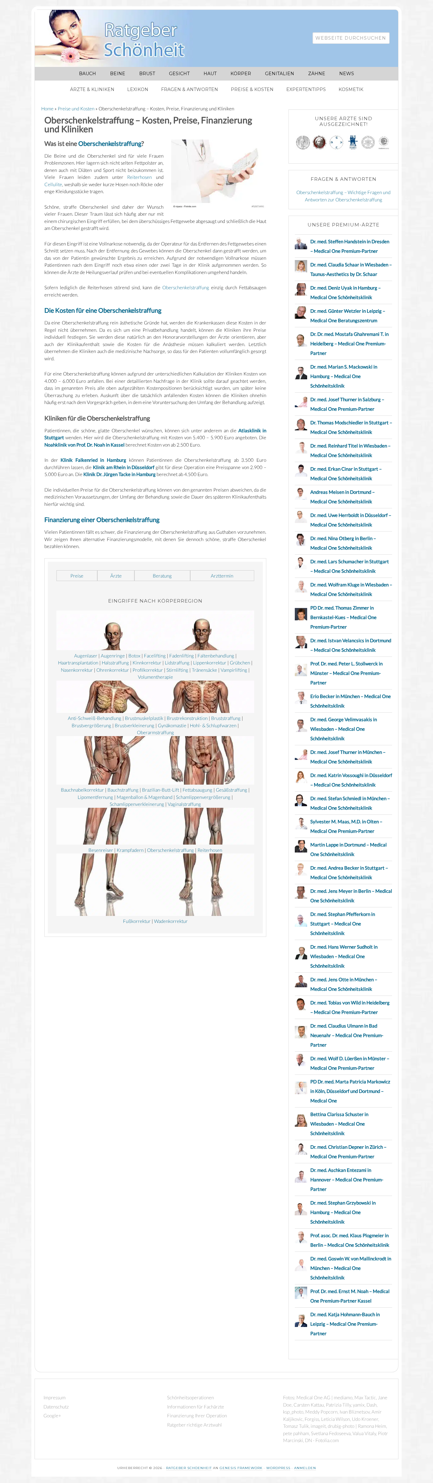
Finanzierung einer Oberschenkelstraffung (101, 519)
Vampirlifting (234, 670)
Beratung (162, 575)
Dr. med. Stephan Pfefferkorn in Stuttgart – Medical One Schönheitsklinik (342, 923)
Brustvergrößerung (91, 725)
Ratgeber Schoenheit (189, 1468)
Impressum (54, 1397)
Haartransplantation (78, 662)
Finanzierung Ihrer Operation (197, 1415)
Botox (134, 655)
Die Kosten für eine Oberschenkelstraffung (102, 310)
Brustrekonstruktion (187, 718)
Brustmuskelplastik (144, 718)
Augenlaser (85, 655)
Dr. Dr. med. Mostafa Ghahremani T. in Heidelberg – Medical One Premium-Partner (349, 343)
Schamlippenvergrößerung (203, 797)
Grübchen (240, 662)
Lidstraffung (177, 662)
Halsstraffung (115, 662)
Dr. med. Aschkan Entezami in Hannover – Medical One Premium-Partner (346, 1179)
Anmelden (305, 1468)
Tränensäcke (204, 670)
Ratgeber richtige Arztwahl (194, 1424)
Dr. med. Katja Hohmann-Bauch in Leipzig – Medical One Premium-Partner (345, 1323)
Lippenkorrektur (209, 662)
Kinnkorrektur (146, 662)
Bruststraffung (226, 718)
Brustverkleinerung (134, 725)
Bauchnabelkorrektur (82, 790)
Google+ (52, 1415)
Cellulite (53, 184)
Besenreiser (100, 850)
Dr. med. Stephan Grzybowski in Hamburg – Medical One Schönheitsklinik (343, 1212)
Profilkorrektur (147, 670)
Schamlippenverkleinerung (137, 804)
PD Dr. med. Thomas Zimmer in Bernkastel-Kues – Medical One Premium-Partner (343, 617)
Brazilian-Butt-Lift (160, 790)
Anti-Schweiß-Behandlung (94, 718)
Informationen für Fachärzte (195, 1406)
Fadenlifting (181, 655)
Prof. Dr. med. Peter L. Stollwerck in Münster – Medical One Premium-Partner (346, 673)
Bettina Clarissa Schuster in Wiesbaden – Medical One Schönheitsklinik (339, 1123)
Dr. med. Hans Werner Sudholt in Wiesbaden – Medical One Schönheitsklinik (344, 956)
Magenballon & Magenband (144, 797)
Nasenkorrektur (77, 670)
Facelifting (155, 655)
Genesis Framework (241, 1468)
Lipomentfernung (95, 797)
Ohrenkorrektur (112, 670)
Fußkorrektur (137, 921)
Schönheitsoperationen (190, 1397)
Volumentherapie (155, 677)
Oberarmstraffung (155, 732)
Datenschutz (56, 1406)
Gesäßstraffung (231, 790)
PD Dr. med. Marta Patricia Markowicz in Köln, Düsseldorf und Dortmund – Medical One (350, 1091)
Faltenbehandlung (215, 655)
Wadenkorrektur (171, 921)
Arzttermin (222, 575)
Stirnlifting (177, 670)
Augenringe (113, 655)
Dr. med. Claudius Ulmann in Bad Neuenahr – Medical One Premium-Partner (346, 1035)
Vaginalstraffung (184, 804)
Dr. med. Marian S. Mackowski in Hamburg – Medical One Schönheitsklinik (343, 376)
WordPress (278, 1468)
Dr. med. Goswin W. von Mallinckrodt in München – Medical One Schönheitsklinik (350, 1268)
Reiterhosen (139, 177)
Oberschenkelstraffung (109, 143)
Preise (76, 575)
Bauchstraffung (123, 790)
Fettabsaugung (197, 790)
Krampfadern (130, 850)
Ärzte (116, 575)
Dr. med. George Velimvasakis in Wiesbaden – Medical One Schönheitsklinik (343, 728)
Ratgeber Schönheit (117, 38)
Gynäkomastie (172, 725)
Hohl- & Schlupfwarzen (213, 725)
